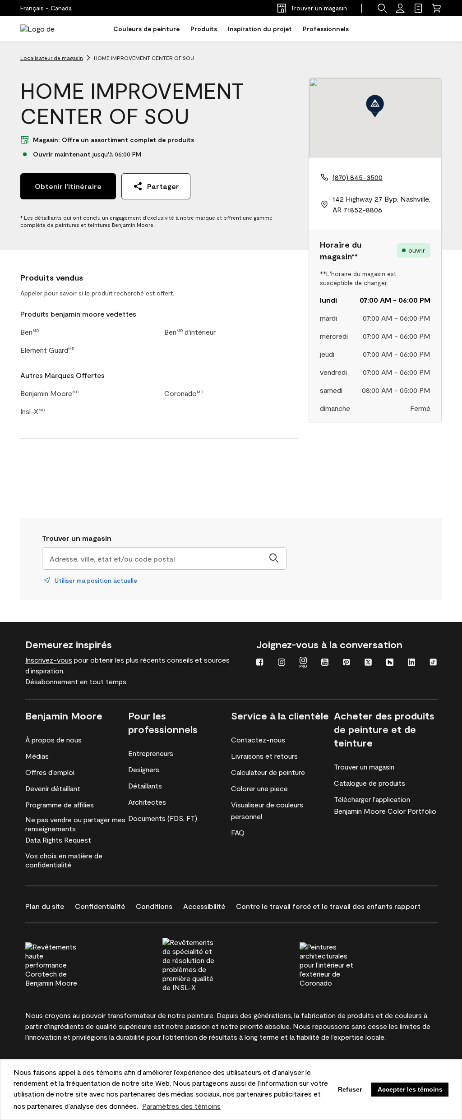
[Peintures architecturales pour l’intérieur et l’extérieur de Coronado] (343, 963)
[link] (418, 8)
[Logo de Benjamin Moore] (48, 28)
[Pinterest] (346, 663)
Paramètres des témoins (181, 1106)
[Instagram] (281, 663)
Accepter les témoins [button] (410, 1089)
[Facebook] (259, 663)
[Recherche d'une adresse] (273, 558)
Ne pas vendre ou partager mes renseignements (75, 824)
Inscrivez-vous (48, 659)
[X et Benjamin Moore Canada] (368, 663)
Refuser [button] (350, 1089)
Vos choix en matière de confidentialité (63, 860)
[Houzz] (389, 663)
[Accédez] (400, 8)
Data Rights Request (58, 839)
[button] (382, 8)
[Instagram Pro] (303, 663)
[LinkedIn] (411, 663)
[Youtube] (324, 663)
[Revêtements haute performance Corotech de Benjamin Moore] (69, 963)
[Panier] (436, 8)
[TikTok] (433, 663)
